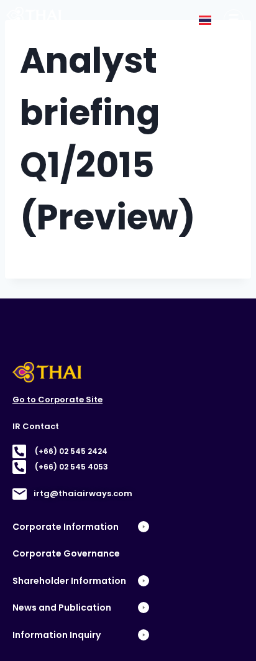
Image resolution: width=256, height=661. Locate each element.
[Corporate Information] (233, 19)
